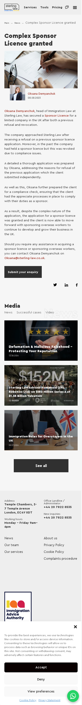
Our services (13, 552)
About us (50, 538)
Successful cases (29, 312)
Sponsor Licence (57, 115)
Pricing (57, 7)
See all (41, 466)
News (17, 23)
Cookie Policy (27, 700)
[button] (75, 627)
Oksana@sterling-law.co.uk (24, 258)
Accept (41, 667)
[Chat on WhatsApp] (73, 696)
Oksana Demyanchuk (41, 93)
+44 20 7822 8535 (58, 507)
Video (49, 312)
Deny (41, 679)
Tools (44, 7)
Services (30, 7)
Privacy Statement (49, 700)
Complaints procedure (60, 558)
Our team (11, 545)
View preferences (41, 691)
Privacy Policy (54, 545)
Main (6, 23)
